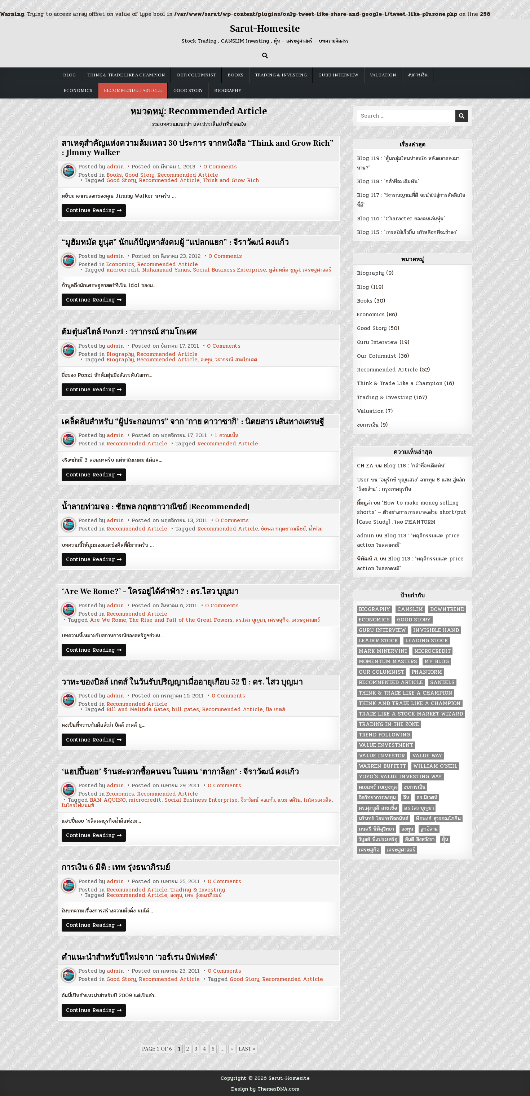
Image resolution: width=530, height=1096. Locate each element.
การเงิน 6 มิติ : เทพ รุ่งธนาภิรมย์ (116, 867)
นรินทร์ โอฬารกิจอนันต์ (383, 818)
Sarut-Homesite (265, 28)
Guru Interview (338, 75)
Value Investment (386, 745)
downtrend (447, 609)
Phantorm (426, 672)
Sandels (442, 682)
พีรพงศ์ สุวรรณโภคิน (438, 818)
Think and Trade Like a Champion (410, 703)
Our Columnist (196, 75)
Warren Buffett (382, 766)
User (363, 479)
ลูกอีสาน (429, 829)
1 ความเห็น (226, 435)
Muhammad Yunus (166, 270)
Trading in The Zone (389, 724)
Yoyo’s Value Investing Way (400, 776)
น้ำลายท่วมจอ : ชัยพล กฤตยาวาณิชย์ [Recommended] (155, 507)
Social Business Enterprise (229, 270)
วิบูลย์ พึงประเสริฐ (378, 839)
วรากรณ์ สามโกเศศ (236, 359)
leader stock (378, 640)
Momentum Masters (388, 661)
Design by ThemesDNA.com (265, 1089)
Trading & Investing (281, 75)
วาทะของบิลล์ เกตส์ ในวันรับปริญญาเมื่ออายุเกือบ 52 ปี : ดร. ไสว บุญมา (182, 682)
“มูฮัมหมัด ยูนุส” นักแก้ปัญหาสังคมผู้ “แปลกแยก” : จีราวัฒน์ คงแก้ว (175, 242)
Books (235, 75)
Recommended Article (133, 90)
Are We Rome (108, 620)
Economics (77, 90)
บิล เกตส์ (275, 709)
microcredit (122, 270)
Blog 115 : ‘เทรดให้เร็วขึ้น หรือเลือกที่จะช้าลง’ (407, 232)
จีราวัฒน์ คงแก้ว (257, 800)
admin (115, 167)
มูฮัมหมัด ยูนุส (284, 270)
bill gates (185, 709)
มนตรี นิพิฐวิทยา (376, 829)
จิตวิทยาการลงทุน (377, 797)
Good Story (188, 90)
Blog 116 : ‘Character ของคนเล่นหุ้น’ (401, 218)
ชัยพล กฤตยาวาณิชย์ (283, 529)
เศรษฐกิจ (278, 620)
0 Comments (220, 167)
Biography (227, 90)
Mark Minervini (383, 651)
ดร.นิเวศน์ (426, 797)
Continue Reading (96, 211)
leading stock (426, 640)
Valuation (383, 75)
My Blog (436, 661)
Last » (247, 1049)
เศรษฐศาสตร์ (316, 270)
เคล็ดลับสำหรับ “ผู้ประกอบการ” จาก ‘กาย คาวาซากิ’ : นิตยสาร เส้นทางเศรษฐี (193, 422)
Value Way (427, 756)
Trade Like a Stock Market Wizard (411, 714)
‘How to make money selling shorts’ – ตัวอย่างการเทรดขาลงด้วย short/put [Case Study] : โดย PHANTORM (412, 512)
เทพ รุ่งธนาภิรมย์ (203, 895)
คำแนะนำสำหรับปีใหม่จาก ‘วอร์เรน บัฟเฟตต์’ (139, 957)
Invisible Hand (436, 630)
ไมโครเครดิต (318, 800)
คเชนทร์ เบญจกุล (378, 787)
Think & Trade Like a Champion (126, 75)
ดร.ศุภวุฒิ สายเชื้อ (378, 808)
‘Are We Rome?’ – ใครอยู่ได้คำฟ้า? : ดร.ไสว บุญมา (150, 591)
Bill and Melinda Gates (137, 709)
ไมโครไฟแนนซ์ (78, 805)
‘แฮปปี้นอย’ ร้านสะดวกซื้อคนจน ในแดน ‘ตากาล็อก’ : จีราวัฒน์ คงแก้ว (180, 772)
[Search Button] (265, 55)
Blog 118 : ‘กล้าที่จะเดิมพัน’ (388, 181)
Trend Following (384, 735)
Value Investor (382, 756)
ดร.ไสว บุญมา (250, 620)
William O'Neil (435, 766)
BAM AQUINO (108, 800)
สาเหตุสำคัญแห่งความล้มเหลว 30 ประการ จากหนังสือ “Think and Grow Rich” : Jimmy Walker (198, 148)
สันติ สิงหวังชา (419, 839)
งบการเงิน (418, 75)
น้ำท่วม (316, 529)
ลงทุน (206, 359)
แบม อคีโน (289, 800)
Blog (69, 75)
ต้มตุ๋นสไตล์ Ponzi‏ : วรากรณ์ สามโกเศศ (129, 332)
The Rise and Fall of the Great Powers (181, 620)
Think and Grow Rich (231, 180)
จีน (406, 797)
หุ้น (445, 839)
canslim (410, 609)
